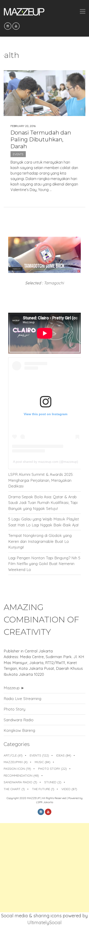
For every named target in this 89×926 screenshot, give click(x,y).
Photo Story (14, 709)
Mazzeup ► (14, 687)
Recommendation (21, 775)
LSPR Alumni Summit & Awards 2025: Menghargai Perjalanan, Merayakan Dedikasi (40, 480)
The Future (43, 789)
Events (18, 154)
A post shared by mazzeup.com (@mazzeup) (45, 461)
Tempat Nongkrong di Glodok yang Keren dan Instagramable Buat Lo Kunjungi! (40, 541)
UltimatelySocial (44, 922)
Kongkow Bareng (19, 730)
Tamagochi (54, 282)
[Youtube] (16, 26)
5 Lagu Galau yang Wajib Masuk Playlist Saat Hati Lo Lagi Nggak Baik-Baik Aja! (43, 522)
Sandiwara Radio (19, 719)
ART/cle (13, 755)
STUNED (52, 782)
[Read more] (44, 197)
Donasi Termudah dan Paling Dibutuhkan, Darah (40, 139)
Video (69, 789)
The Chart (14, 789)
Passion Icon (17, 768)
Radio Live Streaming (22, 698)
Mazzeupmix (16, 762)
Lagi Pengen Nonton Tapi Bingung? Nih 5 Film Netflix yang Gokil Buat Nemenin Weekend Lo (44, 563)
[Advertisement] (44, 867)
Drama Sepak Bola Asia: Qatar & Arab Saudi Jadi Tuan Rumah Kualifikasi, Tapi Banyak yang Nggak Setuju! (43, 502)
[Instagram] (7, 26)
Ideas (63, 755)
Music (42, 762)
